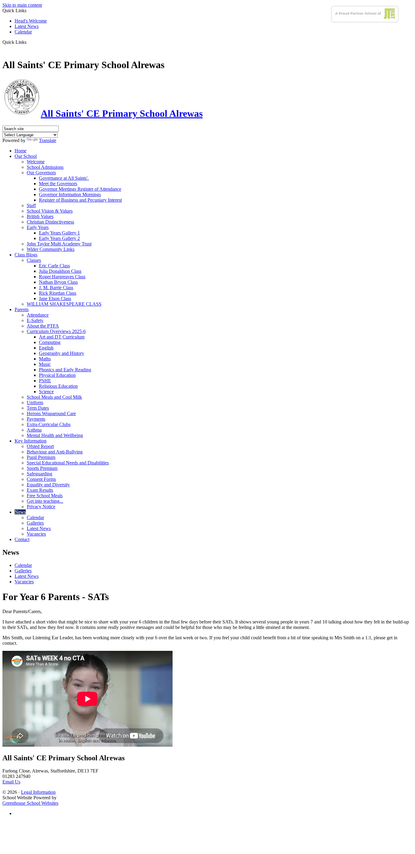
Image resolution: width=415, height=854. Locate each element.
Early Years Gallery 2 (59, 238)
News (20, 512)
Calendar (23, 31)
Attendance (38, 315)
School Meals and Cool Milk (54, 397)
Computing (49, 342)
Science (46, 391)
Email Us (11, 781)
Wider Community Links (50, 249)
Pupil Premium (41, 457)
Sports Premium (42, 468)
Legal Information (38, 792)
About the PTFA (43, 325)
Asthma (34, 429)
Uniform (35, 402)
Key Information (30, 440)
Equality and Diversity (48, 484)
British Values (40, 216)
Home (20, 150)
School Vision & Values (50, 211)
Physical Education (57, 375)
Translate (47, 140)
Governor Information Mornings (70, 194)
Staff (31, 205)
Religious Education (58, 386)
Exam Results (40, 490)
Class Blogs (26, 254)
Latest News (27, 26)
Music (45, 364)
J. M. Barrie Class (56, 287)
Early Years (38, 227)
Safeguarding (39, 473)
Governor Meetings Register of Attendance (80, 189)
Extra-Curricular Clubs (48, 424)
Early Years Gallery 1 (59, 232)
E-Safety (35, 320)
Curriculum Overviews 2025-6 (56, 331)
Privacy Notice (41, 506)
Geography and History (61, 353)
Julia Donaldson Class (60, 271)
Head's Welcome (31, 20)
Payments (36, 419)
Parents (22, 309)
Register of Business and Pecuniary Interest (80, 200)
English (46, 347)
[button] (29, 42)
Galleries (35, 523)
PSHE (45, 380)
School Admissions (45, 167)
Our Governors (41, 172)
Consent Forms (41, 479)
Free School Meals (45, 495)
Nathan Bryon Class (58, 282)
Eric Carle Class (54, 265)
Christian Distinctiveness (50, 221)
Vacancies (36, 533)
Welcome (36, 161)
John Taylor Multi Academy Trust (59, 243)
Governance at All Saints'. (64, 178)
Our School (26, 156)
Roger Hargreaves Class (62, 276)
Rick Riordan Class (57, 293)
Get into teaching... (45, 501)
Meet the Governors (58, 183)
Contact (22, 539)
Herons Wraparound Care (51, 413)
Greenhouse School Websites (30, 803)
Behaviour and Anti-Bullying (55, 451)
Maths (45, 358)
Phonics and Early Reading (65, 369)
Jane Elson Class (55, 298)
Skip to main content (22, 5)
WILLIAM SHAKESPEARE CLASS (64, 304)
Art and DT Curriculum (61, 336)
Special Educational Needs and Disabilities (68, 462)
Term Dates (38, 408)
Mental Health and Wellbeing (55, 435)
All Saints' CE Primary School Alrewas (122, 113)
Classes (34, 260)
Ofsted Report (40, 446)
